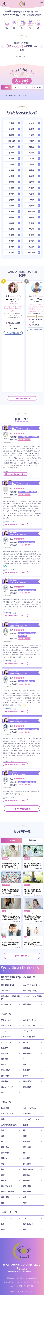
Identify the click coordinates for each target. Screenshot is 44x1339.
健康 (3, 1130)
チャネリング (6, 1036)
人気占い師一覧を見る (22, 398)
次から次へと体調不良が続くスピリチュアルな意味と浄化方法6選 (11, 943)
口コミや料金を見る (13, 333)
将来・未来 (27, 1147)
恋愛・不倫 (5, 858)
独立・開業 (27, 1164)
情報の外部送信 (9, 1282)
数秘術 (3, 1064)
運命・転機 (27, 1191)
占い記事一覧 (6, 1004)
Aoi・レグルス (36, 299)
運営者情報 (27, 1004)
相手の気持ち (28, 1169)
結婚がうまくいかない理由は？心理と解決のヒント (32, 943)
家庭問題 (12, 308)
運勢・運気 (27, 1186)
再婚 (25, 1130)
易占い (25, 1064)
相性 (3, 1169)
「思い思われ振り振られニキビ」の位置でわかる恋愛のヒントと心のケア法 (10, 865)
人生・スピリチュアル (10, 306)
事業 (16, 304)
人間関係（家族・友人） (34, 311)
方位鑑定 (26, 1158)
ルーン (25, 1042)
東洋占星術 (5, 1070)
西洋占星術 (27, 1081)
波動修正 (26, 1070)
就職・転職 (18, 308)
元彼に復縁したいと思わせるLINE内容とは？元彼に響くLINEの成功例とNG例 (32, 917)
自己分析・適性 (6, 1186)
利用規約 (37, 1282)
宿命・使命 (5, 1147)
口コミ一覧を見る (22, 808)
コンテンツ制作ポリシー (32, 985)
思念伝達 (4, 1059)
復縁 (13, 310)
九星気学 (4, 1048)
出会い (6, 308)
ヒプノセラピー (29, 1036)
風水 (3, 1092)
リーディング (6, 1042)
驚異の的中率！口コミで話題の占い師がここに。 (11, 978)
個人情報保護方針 (8, 985)
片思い (3, 1164)
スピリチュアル (7, 1218)
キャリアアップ (33, 306)
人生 (4, 911)
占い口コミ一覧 (29, 977)
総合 (25, 1229)
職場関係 (26, 1180)
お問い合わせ (19, 1278)
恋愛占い (4, 1158)
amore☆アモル (13, 299)
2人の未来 (31, 304)
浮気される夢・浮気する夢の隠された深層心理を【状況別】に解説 (33, 865)
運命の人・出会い (7, 1191)
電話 (6, 87)
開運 (3, 1202)
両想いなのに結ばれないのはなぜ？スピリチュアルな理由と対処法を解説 (32, 891)
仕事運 (19, 306)
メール (17, 87)
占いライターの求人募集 (32, 996)
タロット (4, 1031)
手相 (25, 1059)
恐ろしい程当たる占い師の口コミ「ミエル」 (22, 1266)
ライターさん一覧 (30, 990)
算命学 (25, 1075)
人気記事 (11, 840)
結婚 (25, 937)
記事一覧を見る (22, 955)
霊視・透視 (27, 1087)
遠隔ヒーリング (7, 1087)
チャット (27, 87)
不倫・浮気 (11, 304)
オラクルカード (7, 1025)
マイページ (5, 990)
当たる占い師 (6, 885)
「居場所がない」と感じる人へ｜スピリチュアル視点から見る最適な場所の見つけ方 (11, 917)
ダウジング (27, 1031)
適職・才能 (5, 1197)
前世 (25, 1136)
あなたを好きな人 (30, 1108)
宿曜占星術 (27, 1053)
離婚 (25, 1202)
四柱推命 (26, 1048)
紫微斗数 (4, 1081)
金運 (25, 1197)
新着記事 (32, 840)
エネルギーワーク (30, 1020)
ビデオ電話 (37, 87)
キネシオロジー (29, 1025)
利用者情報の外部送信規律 (10, 997)
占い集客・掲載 (29, 1286)
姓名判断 (4, 1053)
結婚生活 (26, 1175)
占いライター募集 (16, 1286)
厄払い (3, 1141)
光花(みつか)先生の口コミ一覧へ (15, 474)
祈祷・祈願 (5, 1075)
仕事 (3, 1224)
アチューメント (7, 1020)
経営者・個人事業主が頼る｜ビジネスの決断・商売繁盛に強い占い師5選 (10, 891)
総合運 (3, 1180)
